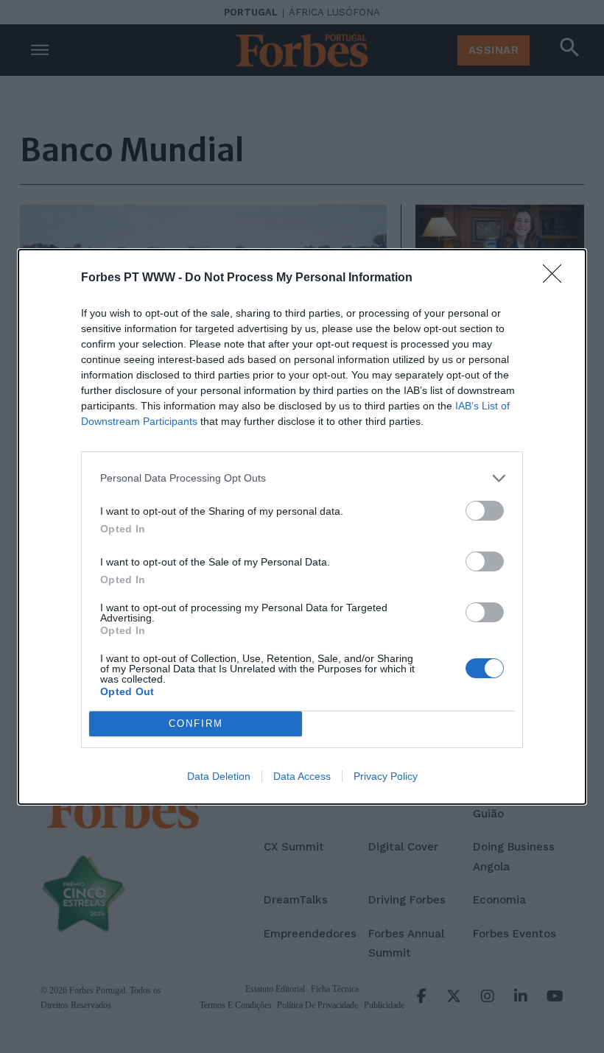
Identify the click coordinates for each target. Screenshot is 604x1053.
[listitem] (302, 478)
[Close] (557, 278)
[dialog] (302, 527)
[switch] (485, 511)
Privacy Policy (386, 776)
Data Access (302, 776)
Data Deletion (218, 776)
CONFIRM (196, 723)
